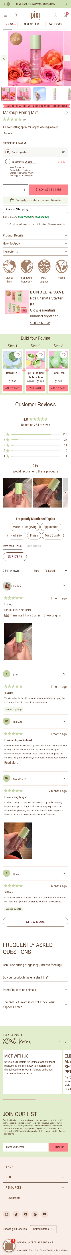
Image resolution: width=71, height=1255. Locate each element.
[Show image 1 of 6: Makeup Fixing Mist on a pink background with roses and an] (8, 94)
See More (8, 133)
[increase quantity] (24, 190)
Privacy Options (62, 1250)
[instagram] (6, 1214)
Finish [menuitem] (34, 535)
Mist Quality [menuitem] (53, 535)
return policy (60, 224)
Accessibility (22, 1250)
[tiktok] (16, 1214)
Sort (36, 570)
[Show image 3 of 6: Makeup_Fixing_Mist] (39, 94)
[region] (35, 493)
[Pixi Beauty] (35, 15)
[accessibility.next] (66, 4)
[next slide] (67, 58)
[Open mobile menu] (5, 15)
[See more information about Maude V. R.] (63, 778)
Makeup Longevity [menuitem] (25, 527)
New (10, 24)
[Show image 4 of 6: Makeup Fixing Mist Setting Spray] (55, 94)
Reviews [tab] (12, 546)
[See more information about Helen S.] (63, 722)
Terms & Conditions (47, 1250)
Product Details (13, 235)
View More (35, 388)
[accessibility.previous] (4, 4)
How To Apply (12, 243)
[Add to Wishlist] (66, 113)
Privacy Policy (34, 1250)
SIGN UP (59, 1147)
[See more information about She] (63, 674)
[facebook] (25, 1214)
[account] (55, 15)
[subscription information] (25, 143)
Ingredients (10, 251)
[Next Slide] (65, 493)
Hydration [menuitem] (17, 535)
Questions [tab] (34, 546)
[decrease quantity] (6, 190)
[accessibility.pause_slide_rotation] (8, 4)
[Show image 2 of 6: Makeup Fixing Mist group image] (24, 94)
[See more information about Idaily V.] (63, 586)
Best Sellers (31, 24)
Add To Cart (12, 388)
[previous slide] (4, 58)
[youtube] (44, 1214)
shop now (40, 323)
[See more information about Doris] (63, 874)
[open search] (15, 15)
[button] (35, 434)
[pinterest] (35, 1214)
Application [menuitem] (51, 527)
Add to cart (49, 189)
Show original (52, 615)
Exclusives (55, 24)
